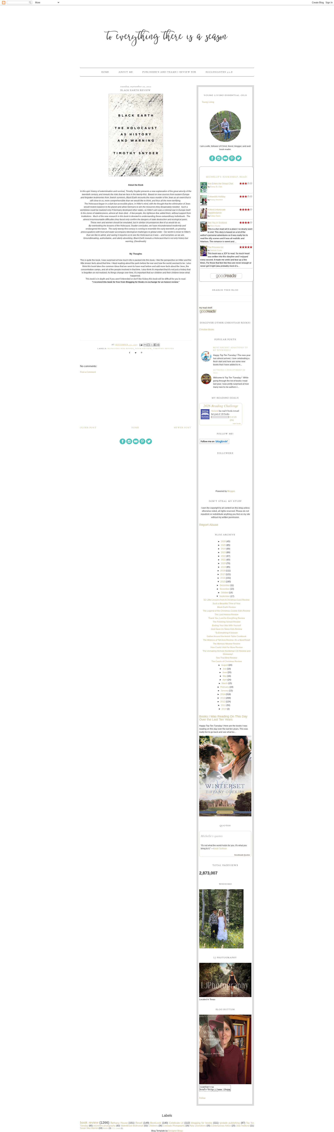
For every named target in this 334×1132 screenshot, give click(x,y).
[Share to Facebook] (155, 345)
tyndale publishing (230, 1122)
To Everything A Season (226, 633)
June (224, 672)
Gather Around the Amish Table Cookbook (226, 636)
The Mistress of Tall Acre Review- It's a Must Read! (226, 640)
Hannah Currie (216, 250)
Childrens (153, 1126)
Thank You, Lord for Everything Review (226, 618)
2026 (223, 541)
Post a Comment (88, 372)
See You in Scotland (217, 223)
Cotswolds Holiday (216, 196)
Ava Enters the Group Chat (220, 183)
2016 (222, 578)
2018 (222, 570)
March (225, 683)
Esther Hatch (215, 216)
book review (143, 348)
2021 (223, 560)
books (105, 1128)
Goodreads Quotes (242, 855)
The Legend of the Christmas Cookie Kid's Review (226, 611)
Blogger (231, 491)
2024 (223, 549)
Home (105, 72)
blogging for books (121, 348)
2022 (223, 556)
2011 (223, 705)
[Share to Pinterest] (158, 345)
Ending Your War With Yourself (226, 625)
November (225, 589)
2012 (222, 701)
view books (237, 423)
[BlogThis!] (148, 345)
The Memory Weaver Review (226, 644)
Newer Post (182, 427)
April (224, 680)
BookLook (155, 1122)
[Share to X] (151, 345)
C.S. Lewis (116, 1128)
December (225, 585)
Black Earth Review (226, 607)
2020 (223, 563)
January (224, 690)
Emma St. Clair (216, 187)
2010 (224, 709)
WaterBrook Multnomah (132, 1126)
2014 (222, 694)
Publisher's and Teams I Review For (169, 72)
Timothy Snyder (163, 348)
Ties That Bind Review (226, 658)
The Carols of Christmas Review (226, 661)
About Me (126, 72)
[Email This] (145, 345)
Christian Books (206, 329)
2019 (223, 567)
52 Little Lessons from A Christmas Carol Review (226, 600)
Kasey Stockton (216, 200)
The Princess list (215, 247)
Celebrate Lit (176, 1122)
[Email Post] (141, 344)
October (224, 592)
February (224, 687)
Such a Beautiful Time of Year (226, 603)
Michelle (214, 410)
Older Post (88, 427)
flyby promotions (198, 1126)
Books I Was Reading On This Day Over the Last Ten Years (223, 718)
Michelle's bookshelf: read (226, 177)
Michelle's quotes (211, 836)
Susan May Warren (89, 1128)
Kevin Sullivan (220, 848)
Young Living (208, 102)
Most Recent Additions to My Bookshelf (230, 349)
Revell (139, 1122)
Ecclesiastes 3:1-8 (219, 72)
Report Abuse (208, 525)
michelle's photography (104, 1126)
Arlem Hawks (215, 226)
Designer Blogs (175, 1131)
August (224, 665)
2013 (222, 698)
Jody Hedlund (242, 1126)
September (224, 596)
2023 (223, 552)
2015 (222, 581)
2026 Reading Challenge (221, 405)
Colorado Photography (174, 1126)
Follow (202, 1098)
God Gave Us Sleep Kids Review (226, 629)
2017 (222, 574)
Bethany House (119, 1122)
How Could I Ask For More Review (226, 647)
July (224, 669)
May (225, 676)
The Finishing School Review (226, 622)
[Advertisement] (135, 399)
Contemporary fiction (221, 1126)
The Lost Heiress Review (226, 614)
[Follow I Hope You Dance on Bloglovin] (214, 443)
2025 (223, 545)
